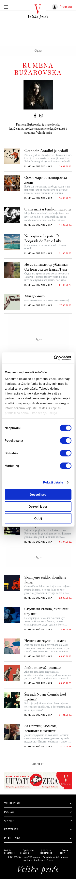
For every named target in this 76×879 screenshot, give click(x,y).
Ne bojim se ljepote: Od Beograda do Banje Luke (42, 239)
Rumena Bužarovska (38, 166)
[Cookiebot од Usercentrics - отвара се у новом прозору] (54, 358)
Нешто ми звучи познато (44, 640)
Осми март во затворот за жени (45, 180)
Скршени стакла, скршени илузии (46, 612)
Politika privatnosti (9, 851)
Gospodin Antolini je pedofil (46, 150)
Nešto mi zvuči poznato (42, 667)
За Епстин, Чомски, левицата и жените (40, 729)
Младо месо (34, 296)
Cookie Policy (63, 851)
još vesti (38, 764)
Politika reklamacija (46, 851)
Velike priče (21, 857)
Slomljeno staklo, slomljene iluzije (45, 580)
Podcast (10, 812)
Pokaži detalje (53, 482)
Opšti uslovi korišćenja (26, 851)
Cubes (50, 860)
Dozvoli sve (38, 494)
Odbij (38, 518)
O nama (9, 820)
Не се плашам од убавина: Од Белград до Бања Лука (46, 267)
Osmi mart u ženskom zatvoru (47, 209)
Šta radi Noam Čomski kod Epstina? (45, 697)
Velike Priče (12, 803)
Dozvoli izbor (38, 506)
